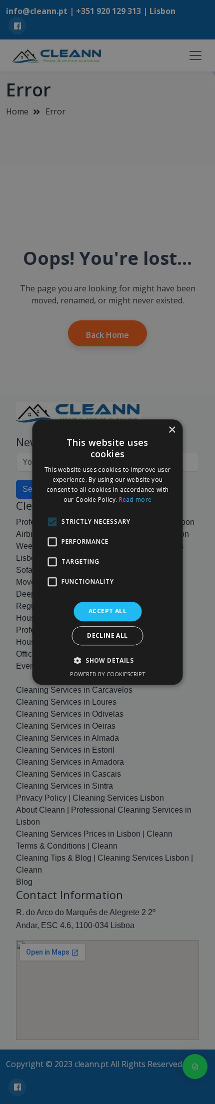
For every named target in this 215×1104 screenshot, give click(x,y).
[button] (108, 660)
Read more (135, 499)
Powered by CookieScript (108, 674)
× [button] (172, 430)
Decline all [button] (107, 635)
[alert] (107, 552)
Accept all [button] (107, 611)
